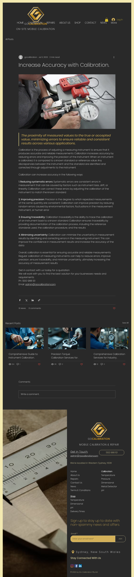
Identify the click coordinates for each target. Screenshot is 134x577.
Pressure (105, 478)
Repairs (74, 478)
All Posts (9, 39)
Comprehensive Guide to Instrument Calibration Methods (23, 355)
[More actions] (113, 57)
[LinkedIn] (80, 565)
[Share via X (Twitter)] (26, 300)
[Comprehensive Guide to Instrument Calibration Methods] (24, 338)
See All (125, 322)
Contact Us (76, 482)
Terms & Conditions (80, 490)
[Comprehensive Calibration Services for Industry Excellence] (109, 338)
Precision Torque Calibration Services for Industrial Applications (64, 355)
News (73, 486)
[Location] (73, 552)
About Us (75, 475)
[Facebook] (76, 565)
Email (73, 534)
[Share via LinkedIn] (32, 300)
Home (74, 471)
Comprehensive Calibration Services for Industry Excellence (109, 355)
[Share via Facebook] (20, 300)
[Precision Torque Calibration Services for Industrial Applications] (67, 338)
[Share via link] (39, 300)
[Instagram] (72, 565)
